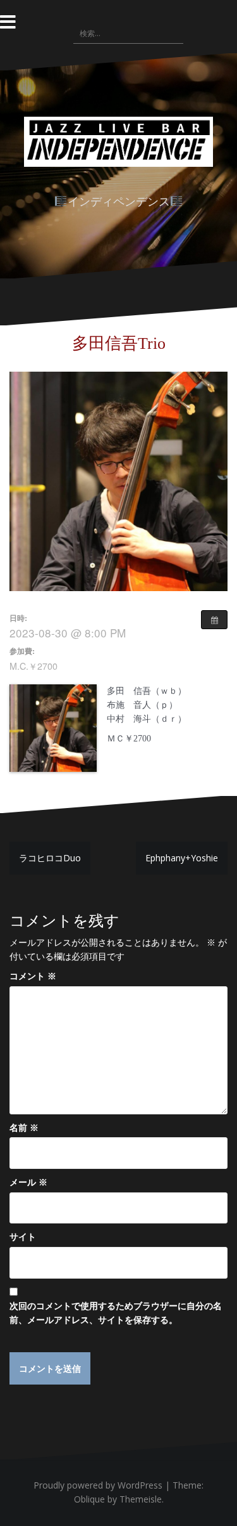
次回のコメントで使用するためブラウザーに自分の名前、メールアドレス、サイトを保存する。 (115, 1313)
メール (28, 1182)
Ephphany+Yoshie (181, 858)
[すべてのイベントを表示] (214, 619)
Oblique (89, 1499)
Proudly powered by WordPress (97, 1485)
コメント (32, 976)
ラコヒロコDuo (50, 858)
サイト (22, 1236)
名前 (24, 1127)
